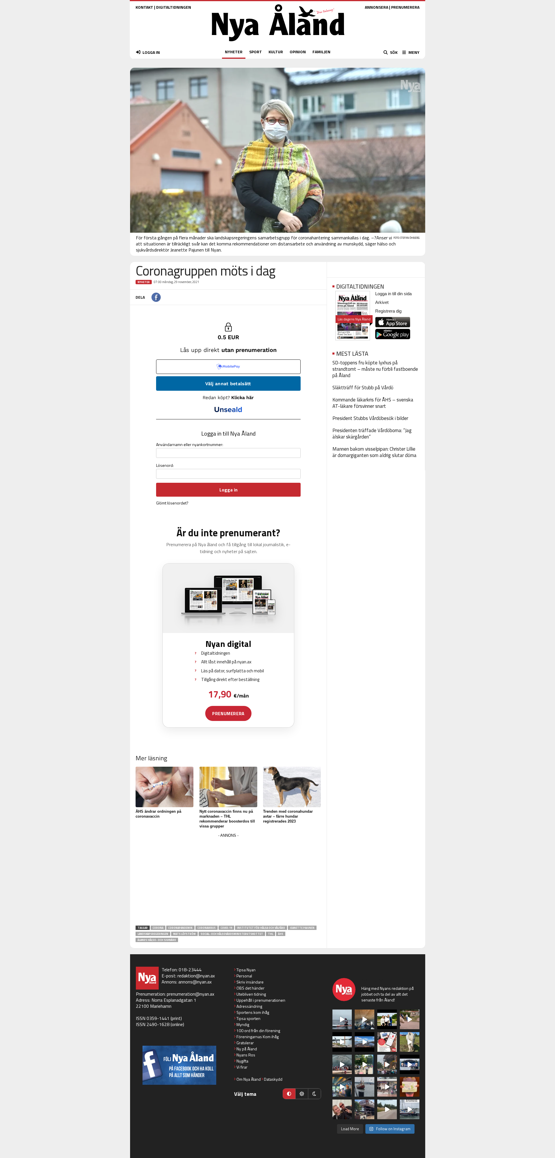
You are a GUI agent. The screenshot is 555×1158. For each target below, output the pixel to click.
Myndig (242, 1024)
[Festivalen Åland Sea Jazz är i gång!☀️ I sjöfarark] (364, 1019)
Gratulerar (245, 1043)
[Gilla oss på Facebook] (179, 1065)
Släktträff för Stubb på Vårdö (362, 387)
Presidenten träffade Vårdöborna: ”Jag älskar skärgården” (372, 434)
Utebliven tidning (251, 994)
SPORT (255, 52)
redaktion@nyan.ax (196, 975)
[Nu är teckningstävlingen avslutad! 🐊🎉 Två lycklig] (409, 1087)
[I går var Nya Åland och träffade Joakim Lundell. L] (342, 1109)
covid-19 (226, 928)
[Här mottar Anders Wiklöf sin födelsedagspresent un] (342, 1087)
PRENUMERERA (405, 7)
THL (270, 934)
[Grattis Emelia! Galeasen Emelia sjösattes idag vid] (364, 1087)
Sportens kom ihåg (252, 1012)
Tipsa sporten (248, 1018)
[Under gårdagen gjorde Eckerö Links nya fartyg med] (364, 1042)
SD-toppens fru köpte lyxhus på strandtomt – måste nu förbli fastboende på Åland (375, 369)
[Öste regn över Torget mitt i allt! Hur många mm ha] (387, 1087)
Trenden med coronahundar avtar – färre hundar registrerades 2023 (288, 816)
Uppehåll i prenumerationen (260, 1000)
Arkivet (381, 302)
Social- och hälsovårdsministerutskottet (232, 934)
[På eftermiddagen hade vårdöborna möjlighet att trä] (387, 1019)
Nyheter (144, 282)
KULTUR (276, 52)
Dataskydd (273, 1079)
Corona (158, 928)
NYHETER (234, 52)
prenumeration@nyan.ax (190, 993)
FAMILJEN (321, 52)
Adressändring (249, 1006)
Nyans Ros (245, 1055)
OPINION (298, 52)
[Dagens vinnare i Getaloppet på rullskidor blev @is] (387, 1109)
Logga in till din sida (393, 293)
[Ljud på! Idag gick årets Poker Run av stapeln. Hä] (409, 1109)
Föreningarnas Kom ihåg (257, 1037)
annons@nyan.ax (195, 981)
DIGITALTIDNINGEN (173, 7)
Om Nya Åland (248, 1079)
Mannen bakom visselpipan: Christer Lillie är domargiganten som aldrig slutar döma (374, 452)
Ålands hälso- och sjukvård (157, 940)
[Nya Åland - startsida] (278, 43)
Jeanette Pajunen (302, 928)
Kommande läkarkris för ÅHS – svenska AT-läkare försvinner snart (372, 403)
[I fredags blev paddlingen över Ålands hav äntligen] (342, 1019)
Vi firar (241, 1067)
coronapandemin (180, 928)
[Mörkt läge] (314, 1094)
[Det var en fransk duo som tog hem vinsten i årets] (342, 1042)
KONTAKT (144, 7)
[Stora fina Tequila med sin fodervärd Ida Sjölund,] (409, 1042)
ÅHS (280, 934)
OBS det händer (250, 988)
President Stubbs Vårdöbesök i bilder (370, 418)
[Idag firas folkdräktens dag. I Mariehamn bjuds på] (342, 1064)
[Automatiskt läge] (289, 1094)
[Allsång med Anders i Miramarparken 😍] (409, 1064)
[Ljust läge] (301, 1094)
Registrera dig (388, 311)
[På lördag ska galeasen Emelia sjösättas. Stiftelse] (364, 1109)
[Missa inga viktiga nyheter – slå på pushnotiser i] (387, 1042)
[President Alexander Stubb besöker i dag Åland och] (409, 1019)
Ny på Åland (246, 1049)
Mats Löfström (184, 934)
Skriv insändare (250, 982)
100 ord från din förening (258, 1030)
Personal (244, 976)
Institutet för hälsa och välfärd (261, 928)
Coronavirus (206, 928)
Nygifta (242, 1061)
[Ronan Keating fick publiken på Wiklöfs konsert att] (387, 1064)
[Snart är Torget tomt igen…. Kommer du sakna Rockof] (364, 1064)
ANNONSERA (376, 7)
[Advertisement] (228, 879)
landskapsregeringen (153, 934)
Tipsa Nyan (246, 970)
